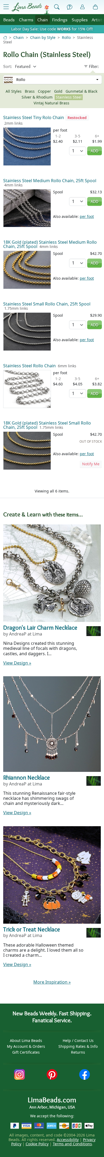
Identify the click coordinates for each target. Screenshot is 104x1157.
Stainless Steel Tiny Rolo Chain (33, 117)
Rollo (66, 37)
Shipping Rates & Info (78, 1046)
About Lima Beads (26, 1040)
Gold (58, 91)
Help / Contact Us (78, 1040)
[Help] (69, 7)
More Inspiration (52, 982)
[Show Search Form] (56, 7)
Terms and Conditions (72, 1143)
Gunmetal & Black (81, 91)
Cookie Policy (37, 1143)
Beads (9, 19)
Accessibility (68, 1139)
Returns (78, 1052)
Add (94, 150)
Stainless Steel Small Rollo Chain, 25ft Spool (46, 304)
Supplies (80, 19)
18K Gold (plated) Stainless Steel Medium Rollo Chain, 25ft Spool (50, 244)
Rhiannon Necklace (26, 777)
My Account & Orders (26, 1046)
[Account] (82, 7)
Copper (44, 91)
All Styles (14, 91)
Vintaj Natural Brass (51, 102)
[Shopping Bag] (95, 7)
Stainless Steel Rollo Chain (29, 366)
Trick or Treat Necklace (31, 929)
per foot (87, 216)
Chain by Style (42, 37)
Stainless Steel (69, 97)
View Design (17, 663)
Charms (26, 19)
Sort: (7, 66)
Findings (59, 19)
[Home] (5, 37)
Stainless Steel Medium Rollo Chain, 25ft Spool (49, 181)
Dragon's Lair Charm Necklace (40, 627)
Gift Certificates (26, 1052)
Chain (42, 19)
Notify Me (90, 463)
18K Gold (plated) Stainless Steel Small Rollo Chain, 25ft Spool (47, 425)
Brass (30, 91)
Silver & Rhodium (37, 97)
